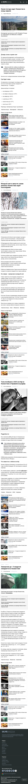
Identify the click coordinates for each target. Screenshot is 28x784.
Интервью (4, 753)
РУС (26, 2)
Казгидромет (13, 109)
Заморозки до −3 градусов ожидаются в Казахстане (17, 168)
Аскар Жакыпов (6, 571)
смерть (3, 492)
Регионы (3, 751)
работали (23, 470)
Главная (2, 6)
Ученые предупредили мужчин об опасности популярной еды (15, 174)
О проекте (4, 758)
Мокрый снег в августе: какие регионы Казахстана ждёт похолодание (16, 157)
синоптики (19, 659)
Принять (24, 779)
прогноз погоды (5, 109)
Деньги (3, 747)
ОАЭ (14, 492)
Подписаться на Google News (9, 773)
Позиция (3, 750)
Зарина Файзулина (7, 13)
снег (12, 307)
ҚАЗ (23, 2)
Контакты (4, 763)
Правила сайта (5, 760)
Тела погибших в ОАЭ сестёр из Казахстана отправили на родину (17, 163)
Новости (3, 742)
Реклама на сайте (5, 761)
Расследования (5, 745)
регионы (22, 307)
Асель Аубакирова (7, 190)
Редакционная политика (7, 764)
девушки (19, 492)
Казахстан (20, 109)
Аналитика (4, 748)
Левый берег (4, 744)
